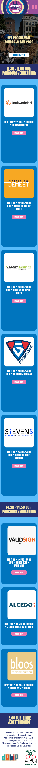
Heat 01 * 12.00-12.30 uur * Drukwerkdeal (19, 123)
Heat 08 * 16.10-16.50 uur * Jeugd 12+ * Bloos (19, 686)
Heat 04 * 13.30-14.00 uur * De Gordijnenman (19, 372)
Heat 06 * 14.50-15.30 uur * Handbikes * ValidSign (19, 563)
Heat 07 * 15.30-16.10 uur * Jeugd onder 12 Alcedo (19, 625)
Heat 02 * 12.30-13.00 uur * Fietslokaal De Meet (19, 206)
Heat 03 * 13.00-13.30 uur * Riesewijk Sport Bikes (19, 290)
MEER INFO (19, 572)
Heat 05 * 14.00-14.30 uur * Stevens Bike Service (19, 455)
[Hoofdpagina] (15, 7)
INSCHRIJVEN (19, 55)
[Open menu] (34, 7)
